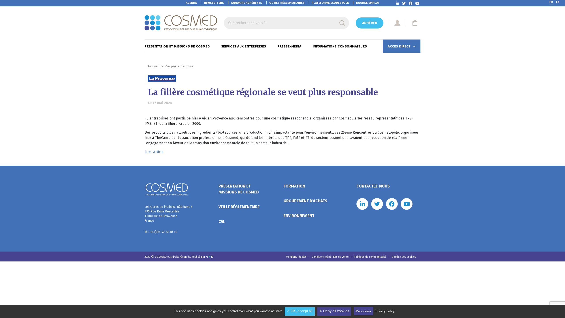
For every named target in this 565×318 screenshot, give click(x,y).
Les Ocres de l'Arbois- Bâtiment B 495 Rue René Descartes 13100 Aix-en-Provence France (168, 214)
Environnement (299, 215)
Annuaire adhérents (246, 2)
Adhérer (369, 23)
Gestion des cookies (404, 256)
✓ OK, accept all (300, 311)
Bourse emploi (367, 2)
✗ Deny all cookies (334, 311)
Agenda (191, 2)
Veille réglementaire (239, 206)
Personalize (363, 311)
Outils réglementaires (287, 2)
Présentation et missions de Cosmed (178, 46)
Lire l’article (154, 152)
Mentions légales (296, 256)
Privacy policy (384, 311)
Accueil (154, 66)
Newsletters (214, 2)
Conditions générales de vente (330, 256)
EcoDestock (330, 2)
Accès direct (399, 46)
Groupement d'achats (305, 201)
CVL (221, 221)
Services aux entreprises (244, 46)
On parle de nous (179, 66)
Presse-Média (289, 46)
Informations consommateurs (340, 46)
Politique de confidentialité (370, 256)
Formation (294, 186)
